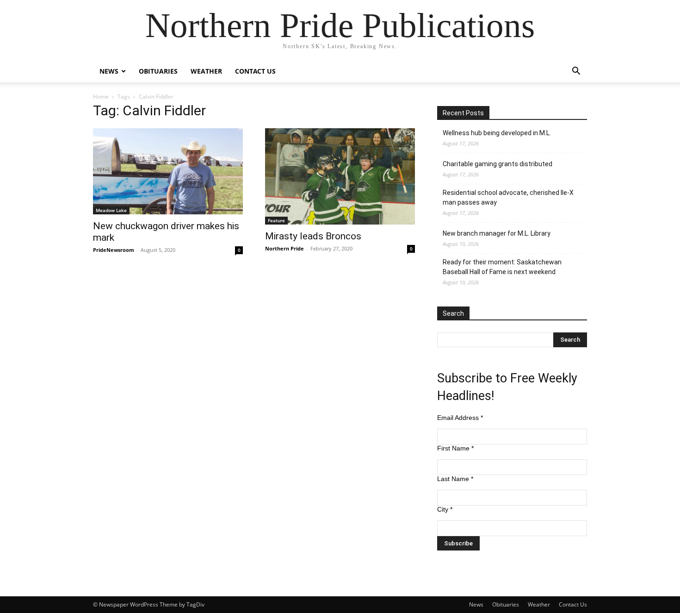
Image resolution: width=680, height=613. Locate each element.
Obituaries (158, 71)
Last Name (455, 478)
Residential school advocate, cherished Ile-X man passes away (508, 197)
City (444, 509)
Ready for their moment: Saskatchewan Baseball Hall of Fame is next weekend (502, 266)
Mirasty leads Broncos (313, 236)
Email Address (460, 417)
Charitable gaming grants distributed (497, 164)
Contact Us (255, 71)
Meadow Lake (111, 210)
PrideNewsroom (113, 249)
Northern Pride (284, 248)
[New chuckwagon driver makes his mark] (168, 171)
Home (101, 96)
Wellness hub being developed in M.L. (497, 133)
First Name (455, 448)
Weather (206, 71)
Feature (276, 220)
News (108, 71)
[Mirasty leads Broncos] (340, 176)
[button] (576, 72)
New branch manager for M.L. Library (496, 233)
